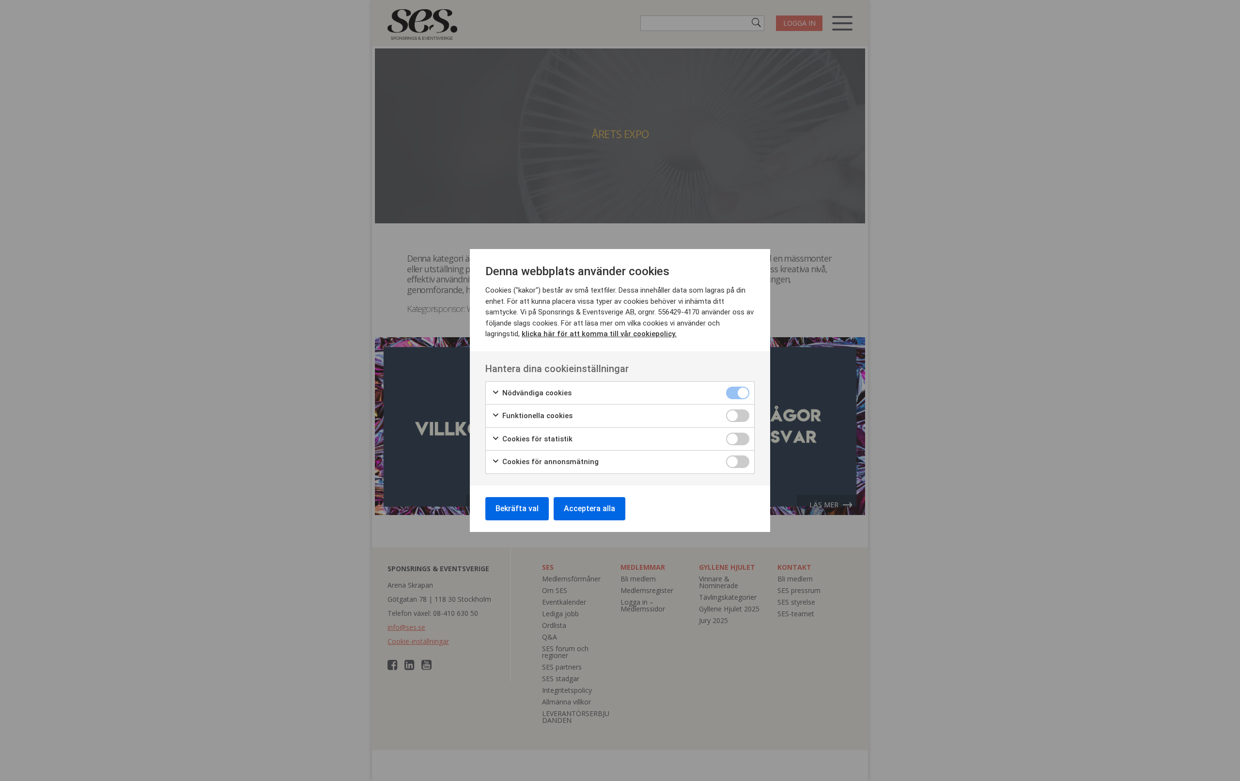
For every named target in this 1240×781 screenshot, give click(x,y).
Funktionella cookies (536, 415)
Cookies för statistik (536, 439)
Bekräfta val (517, 508)
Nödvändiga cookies (536, 393)
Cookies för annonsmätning (549, 461)
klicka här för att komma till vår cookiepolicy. (599, 333)
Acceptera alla (589, 508)
